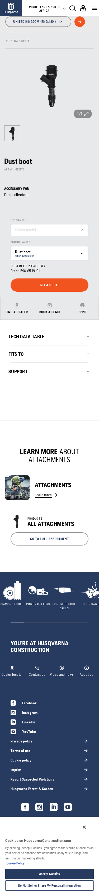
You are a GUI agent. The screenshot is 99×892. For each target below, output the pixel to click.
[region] (49, 854)
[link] (11, 8)
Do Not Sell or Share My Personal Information (49, 886)
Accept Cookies (49, 874)
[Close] (84, 827)
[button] (49, 539)
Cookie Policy (16, 863)
